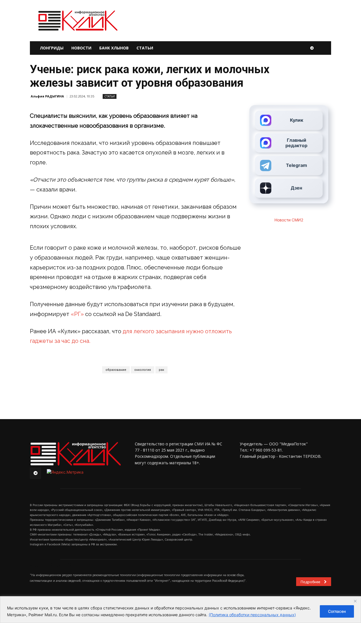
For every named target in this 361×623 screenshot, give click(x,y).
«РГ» (78, 314)
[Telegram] (312, 48)
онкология (142, 370)
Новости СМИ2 (288, 219)
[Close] (355, 601)
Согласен (337, 611)
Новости (81, 48)
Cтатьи (109, 96)
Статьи (145, 48)
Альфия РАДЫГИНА (47, 96)
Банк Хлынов (114, 48)
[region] (180, 609)
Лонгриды (51, 48)
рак (161, 370)
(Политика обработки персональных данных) (252, 614)
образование (115, 370)
